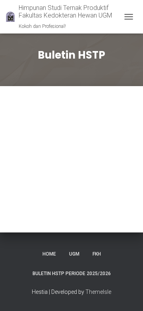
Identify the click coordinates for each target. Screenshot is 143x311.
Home (49, 254)
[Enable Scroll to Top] (127, 295)
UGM (74, 254)
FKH (97, 254)
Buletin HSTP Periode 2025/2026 (72, 273)
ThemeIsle (98, 292)
